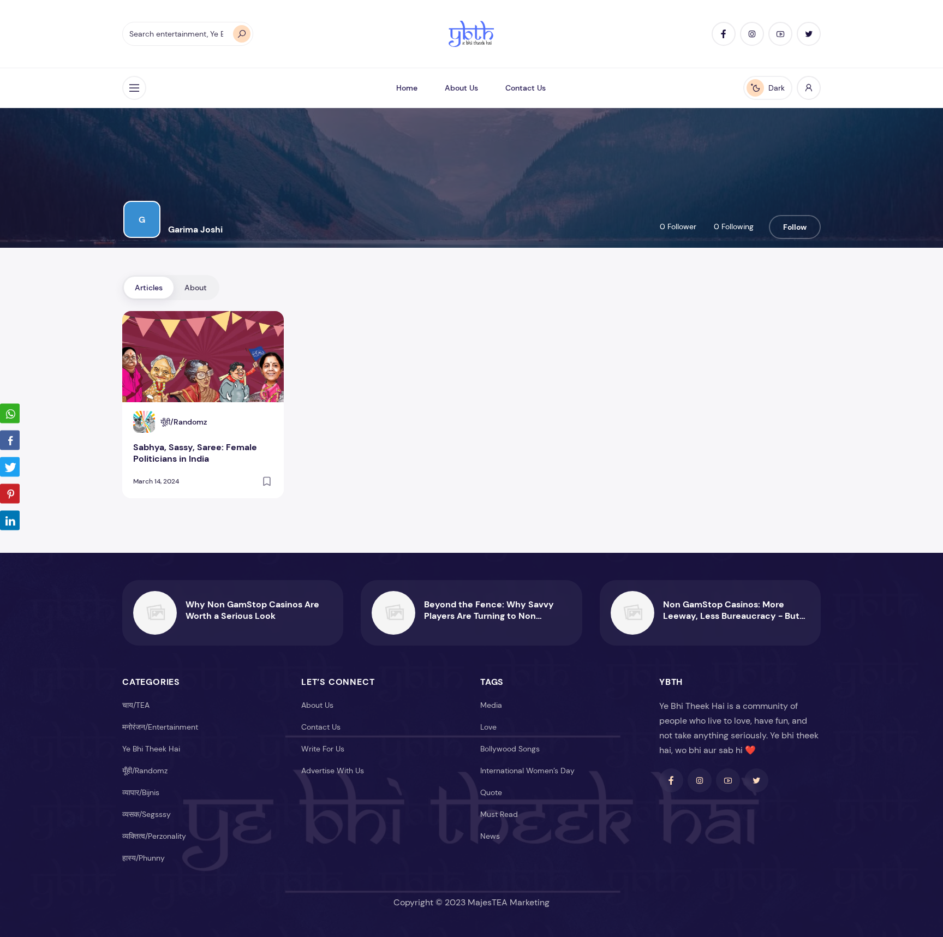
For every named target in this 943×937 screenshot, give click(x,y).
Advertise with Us (332, 770)
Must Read (499, 814)
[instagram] (752, 34)
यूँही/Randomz (145, 770)
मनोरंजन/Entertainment (160, 727)
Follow (795, 227)
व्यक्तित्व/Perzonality (154, 836)
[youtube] (780, 34)
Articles (149, 288)
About (195, 288)
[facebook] (724, 34)
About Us (461, 88)
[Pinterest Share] (10, 493)
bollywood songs (510, 749)
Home (406, 88)
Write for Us (322, 749)
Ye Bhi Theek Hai (151, 749)
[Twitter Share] (10, 466)
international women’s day (527, 770)
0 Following (734, 226)
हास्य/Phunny (143, 858)
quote (491, 792)
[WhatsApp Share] (10, 413)
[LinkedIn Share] (10, 520)
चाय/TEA (136, 705)
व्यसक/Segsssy (146, 814)
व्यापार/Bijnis (140, 792)
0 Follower (678, 226)
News (490, 836)
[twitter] (809, 34)
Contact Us (525, 88)
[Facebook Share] (10, 440)
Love (488, 727)
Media (491, 705)
